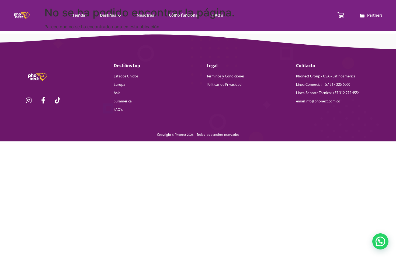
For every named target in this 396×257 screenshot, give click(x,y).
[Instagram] (28, 100)
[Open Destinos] (119, 15)
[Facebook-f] (43, 100)
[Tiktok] (57, 100)
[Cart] (341, 15)
